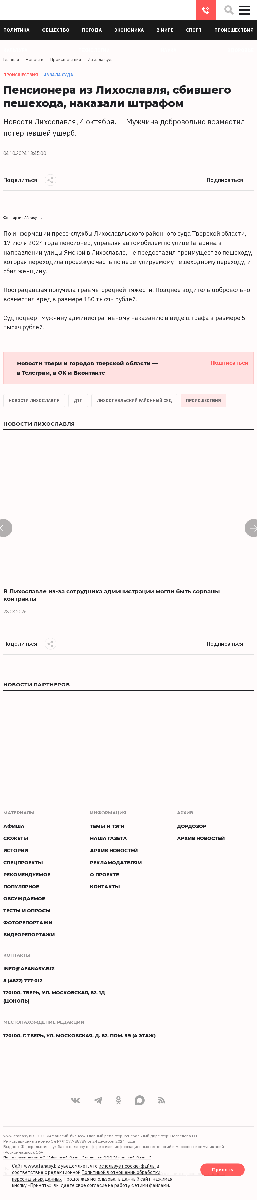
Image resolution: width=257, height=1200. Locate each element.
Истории (15, 850)
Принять (222, 1170)
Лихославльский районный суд (134, 400)
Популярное (21, 886)
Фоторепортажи (27, 922)
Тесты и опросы (27, 910)
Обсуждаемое (24, 898)
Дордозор (191, 826)
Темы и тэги (107, 826)
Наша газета (108, 838)
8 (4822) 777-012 (206, 10)
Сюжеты (15, 838)
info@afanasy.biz (29, 968)
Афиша (14, 826)
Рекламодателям (116, 862)
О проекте (104, 874)
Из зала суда (58, 74)
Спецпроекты (23, 862)
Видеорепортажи (29, 934)
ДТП (78, 400)
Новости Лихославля (34, 400)
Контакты (105, 886)
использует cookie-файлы (127, 1166)
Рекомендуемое (26, 874)
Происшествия (203, 400)
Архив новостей (114, 850)
